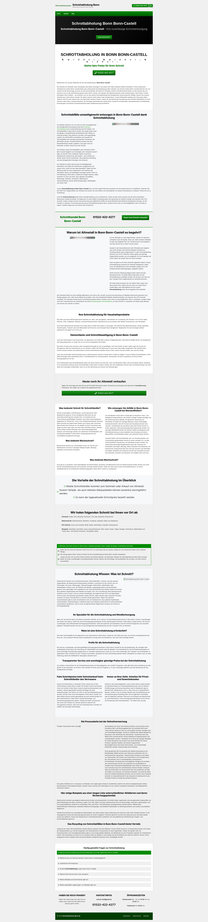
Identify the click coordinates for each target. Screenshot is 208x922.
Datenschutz (137, 916)
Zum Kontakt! (104, 37)
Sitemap (146, 916)
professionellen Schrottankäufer (101, 301)
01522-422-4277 (104, 217)
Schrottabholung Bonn (85, 4)
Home (58, 13)
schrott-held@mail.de (104, 899)
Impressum (126, 916)
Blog (73, 13)
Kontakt (66, 13)
